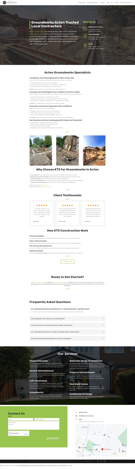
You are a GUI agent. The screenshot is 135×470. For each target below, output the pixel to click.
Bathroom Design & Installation (86, 360)
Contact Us (67, 261)
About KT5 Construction (92, 2)
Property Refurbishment (82, 372)
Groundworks (37, 392)
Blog (108, 2)
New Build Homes (79, 384)
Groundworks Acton (37, 34)
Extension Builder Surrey (54, 461)
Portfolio (116, 2)
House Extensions (39, 360)
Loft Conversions (38, 380)
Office (80, 419)
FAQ (112, 2)
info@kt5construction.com (86, 416)
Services (102, 2)
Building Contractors (88, 461)
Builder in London (65, 461)
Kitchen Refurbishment (42, 370)
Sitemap (81, 461)
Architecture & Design (81, 394)
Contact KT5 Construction (125, 2)
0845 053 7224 (83, 412)
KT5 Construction (81, 2)
